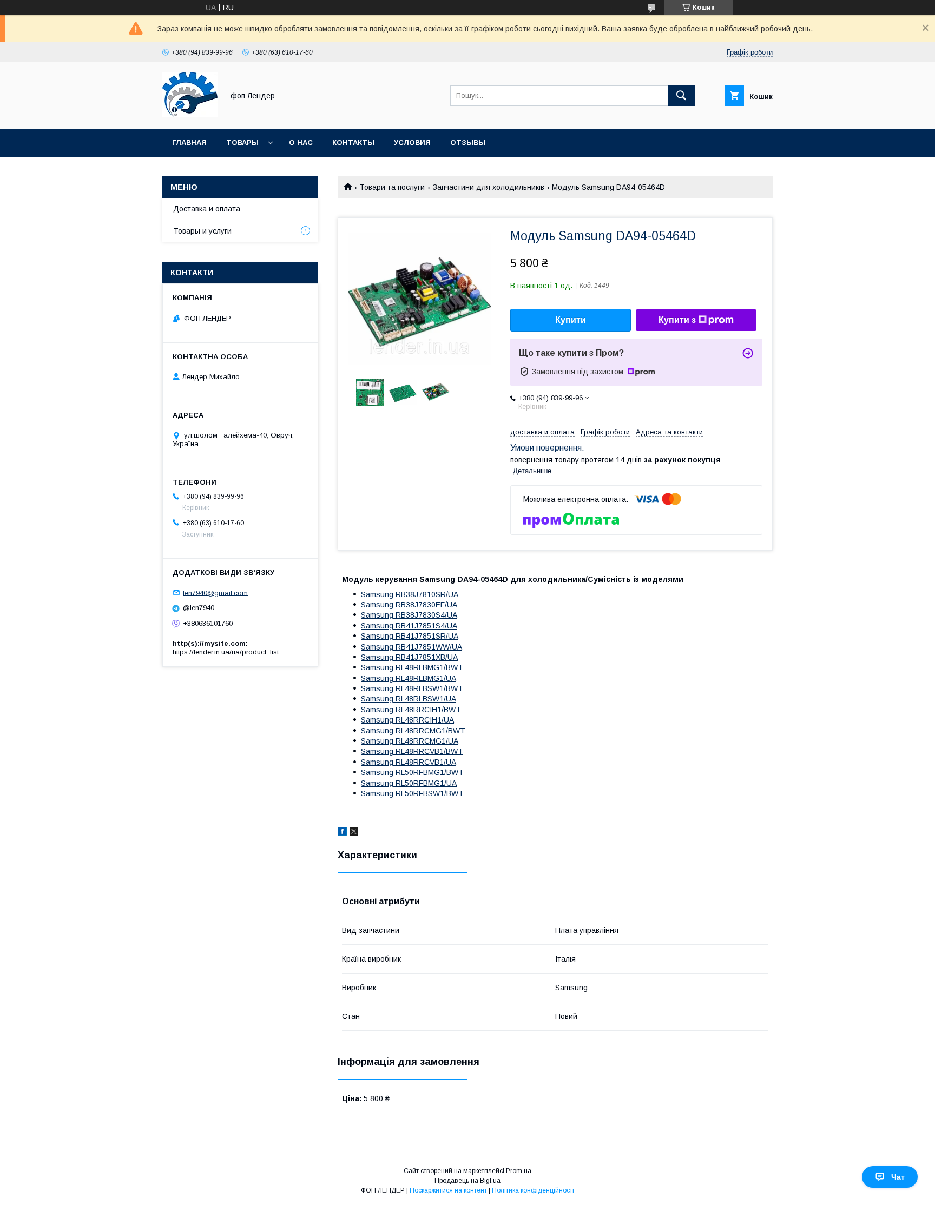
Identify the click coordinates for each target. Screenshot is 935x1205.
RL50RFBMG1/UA (409, 783)
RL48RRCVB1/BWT (412, 751)
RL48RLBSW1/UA (408, 698)
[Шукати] (681, 95)
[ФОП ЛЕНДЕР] (190, 114)
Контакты (353, 142)
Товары (242, 142)
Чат (898, 1177)
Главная (189, 142)
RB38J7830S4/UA (409, 615)
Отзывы (467, 142)
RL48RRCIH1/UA (407, 720)
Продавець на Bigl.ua (467, 1180)
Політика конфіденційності (533, 1190)
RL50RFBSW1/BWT (412, 793)
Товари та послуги (392, 187)
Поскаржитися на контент (448, 1190)
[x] (354, 833)
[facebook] (342, 833)
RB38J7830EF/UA (409, 604)
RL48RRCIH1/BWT (411, 709)
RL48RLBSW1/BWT (412, 688)
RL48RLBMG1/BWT (412, 667)
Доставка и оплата (206, 208)
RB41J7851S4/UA (409, 625)
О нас (301, 142)
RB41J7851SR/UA (409, 636)
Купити (570, 320)
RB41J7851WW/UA (411, 647)
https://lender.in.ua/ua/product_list (226, 652)
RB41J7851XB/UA (409, 657)
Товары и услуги (202, 231)
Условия (412, 142)
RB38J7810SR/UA (409, 594)
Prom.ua (518, 1171)
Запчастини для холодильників (488, 187)
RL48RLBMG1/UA (408, 678)
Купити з (677, 320)
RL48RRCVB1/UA (408, 762)
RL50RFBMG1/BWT (412, 772)
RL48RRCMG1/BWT (413, 730)
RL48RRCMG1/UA (409, 741)
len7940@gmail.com (215, 592)
